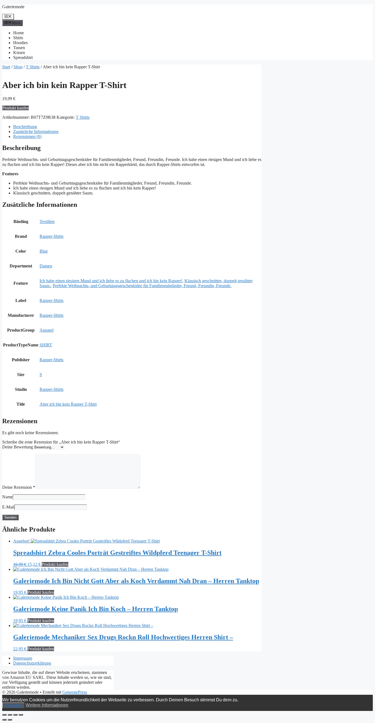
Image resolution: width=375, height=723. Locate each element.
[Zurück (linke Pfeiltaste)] (4, 720)
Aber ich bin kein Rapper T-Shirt (68, 404)
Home (18, 32)
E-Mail (8, 507)
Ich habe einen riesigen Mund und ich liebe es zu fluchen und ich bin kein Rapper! (111, 280)
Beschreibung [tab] (25, 126)
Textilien (47, 221)
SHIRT (46, 345)
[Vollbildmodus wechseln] (10, 715)
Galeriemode (13, 6)
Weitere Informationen (47, 705)
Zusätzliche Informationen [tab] (35, 131)
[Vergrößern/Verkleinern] (4, 715)
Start (6, 66)
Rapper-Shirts (51, 236)
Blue (44, 251)
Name (7, 497)
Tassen (19, 47)
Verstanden (13, 705)
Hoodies (20, 42)
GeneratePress (74, 692)
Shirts (18, 37)
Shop (18, 66)
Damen (46, 266)
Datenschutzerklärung (32, 663)
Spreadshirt (23, 57)
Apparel (47, 330)
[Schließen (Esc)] (21, 715)
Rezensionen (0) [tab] (27, 136)
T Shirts (33, 66)
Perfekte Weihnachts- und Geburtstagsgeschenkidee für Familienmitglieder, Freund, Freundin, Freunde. (142, 285)
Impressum (22, 658)
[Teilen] (15, 715)
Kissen (19, 52)
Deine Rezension (18, 487)
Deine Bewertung (17, 447)
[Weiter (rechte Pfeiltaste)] (10, 720)
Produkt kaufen (15, 108)
